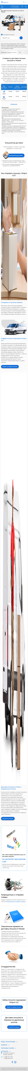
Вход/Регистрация (8, 818)
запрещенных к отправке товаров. (16, 901)
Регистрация (15, 6)
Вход (22, 6)
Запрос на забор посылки (10, 366)
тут (8, 867)
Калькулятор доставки (16, 155)
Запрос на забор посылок (14, 1007)
